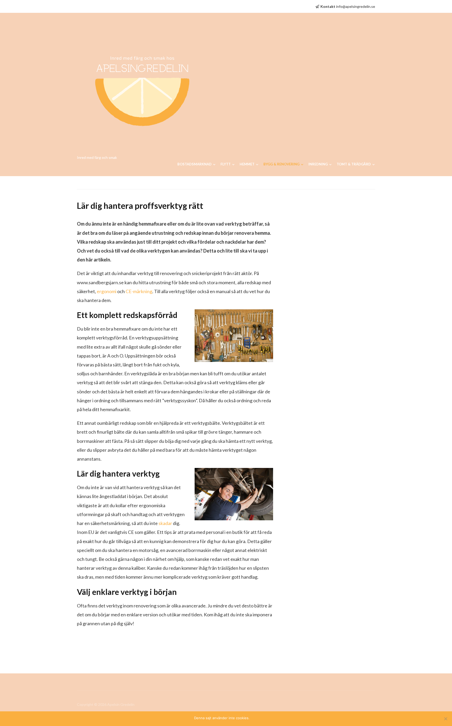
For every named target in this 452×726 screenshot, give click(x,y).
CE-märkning (139, 291)
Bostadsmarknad (194, 164)
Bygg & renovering (281, 164)
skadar (165, 523)
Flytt (226, 164)
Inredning (318, 164)
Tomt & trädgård (354, 164)
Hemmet (247, 164)
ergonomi (106, 291)
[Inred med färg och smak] (142, 85)
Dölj (255, 718)
